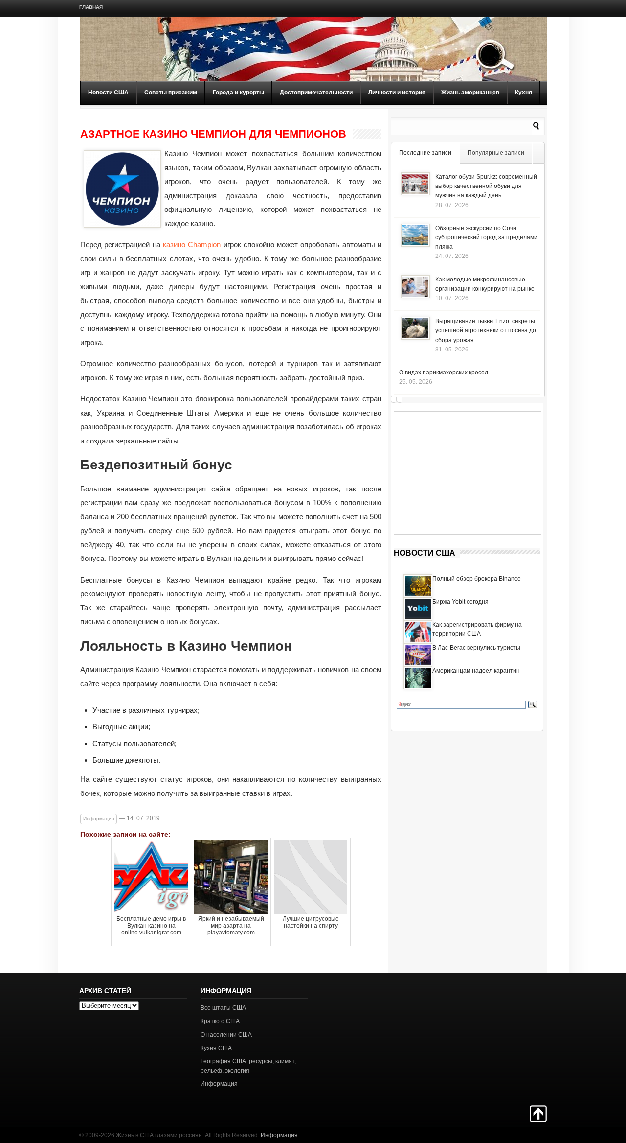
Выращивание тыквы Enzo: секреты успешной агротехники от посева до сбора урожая (485, 330)
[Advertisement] (467, 473)
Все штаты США (223, 1007)
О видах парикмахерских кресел (443, 372)
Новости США (108, 92)
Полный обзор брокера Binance (476, 578)
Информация (98, 818)
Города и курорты (238, 92)
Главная (91, 7)
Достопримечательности (316, 92)
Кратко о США (220, 1021)
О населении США (226, 1034)
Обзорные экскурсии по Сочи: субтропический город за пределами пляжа (486, 237)
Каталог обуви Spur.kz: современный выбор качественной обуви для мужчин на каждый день (486, 186)
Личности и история (396, 92)
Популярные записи (496, 152)
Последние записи (425, 152)
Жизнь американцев (470, 92)
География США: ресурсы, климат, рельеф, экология (248, 1066)
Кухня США (216, 1048)
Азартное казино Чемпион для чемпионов (213, 134)
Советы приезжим (170, 92)
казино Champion (192, 244)
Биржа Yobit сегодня (460, 601)
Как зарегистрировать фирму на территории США (477, 629)
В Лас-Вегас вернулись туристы (476, 647)
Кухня (523, 92)
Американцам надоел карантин (476, 670)
